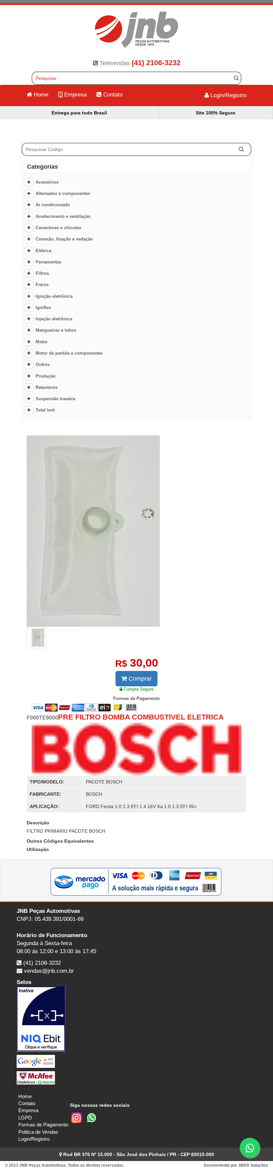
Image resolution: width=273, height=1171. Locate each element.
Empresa (75, 94)
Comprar (139, 678)
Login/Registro (227, 95)
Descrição (38, 822)
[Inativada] (136, 1019)
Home (40, 94)
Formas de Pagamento (43, 1124)
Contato (112, 94)
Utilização (38, 849)
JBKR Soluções (253, 1165)
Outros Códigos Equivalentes (60, 841)
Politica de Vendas (38, 1132)
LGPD (25, 1117)
